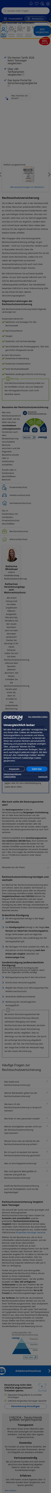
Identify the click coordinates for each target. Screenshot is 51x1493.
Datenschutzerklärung (12, 774)
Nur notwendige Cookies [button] (37, 717)
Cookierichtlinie (10, 776)
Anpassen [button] (14, 769)
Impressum (42, 776)
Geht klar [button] (37, 769)
